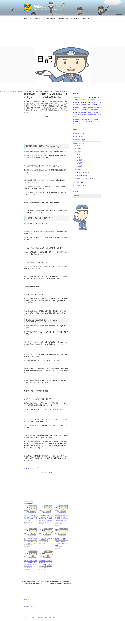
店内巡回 (79, 163)
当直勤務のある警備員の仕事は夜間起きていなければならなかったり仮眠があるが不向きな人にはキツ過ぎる (61, 519)
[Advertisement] (62, 34)
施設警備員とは (51, 18)
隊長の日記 (86, 18)
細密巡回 (79, 166)
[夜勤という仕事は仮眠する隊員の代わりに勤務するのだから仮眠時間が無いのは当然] (31, 509)
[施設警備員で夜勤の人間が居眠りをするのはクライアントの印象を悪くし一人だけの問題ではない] (46, 554)
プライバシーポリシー (29, 606)
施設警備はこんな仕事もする (83, 178)
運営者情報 (27, 599)
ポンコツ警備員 (75, 18)
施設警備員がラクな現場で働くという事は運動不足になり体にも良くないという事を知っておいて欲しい (87, 121)
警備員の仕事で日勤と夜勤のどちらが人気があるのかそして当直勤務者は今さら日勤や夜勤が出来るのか (61, 541)
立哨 (76, 154)
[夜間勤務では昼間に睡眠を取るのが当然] (46, 531)
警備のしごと (43, 6)
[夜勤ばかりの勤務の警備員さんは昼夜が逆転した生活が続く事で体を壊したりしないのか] (31, 554)
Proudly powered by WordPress (45, 617)
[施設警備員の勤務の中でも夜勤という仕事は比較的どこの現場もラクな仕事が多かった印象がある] (46, 509)
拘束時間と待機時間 (80, 175)
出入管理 (77, 151)
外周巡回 (79, 160)
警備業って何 (27, 18)
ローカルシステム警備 (81, 172)
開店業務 (77, 148)
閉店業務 (77, 169)
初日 (76, 145)
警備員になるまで (39, 18)
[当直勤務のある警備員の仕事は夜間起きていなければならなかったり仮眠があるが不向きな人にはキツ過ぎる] (61, 509)
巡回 (76, 157)
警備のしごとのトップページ (33, 468)
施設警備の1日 (63, 18)
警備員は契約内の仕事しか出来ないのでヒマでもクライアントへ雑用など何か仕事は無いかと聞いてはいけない (87, 114)
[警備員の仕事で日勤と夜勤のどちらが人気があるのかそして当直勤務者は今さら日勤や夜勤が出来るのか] (61, 531)
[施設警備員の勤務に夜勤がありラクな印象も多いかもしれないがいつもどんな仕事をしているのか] (31, 531)
